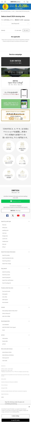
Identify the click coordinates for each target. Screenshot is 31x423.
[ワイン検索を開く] (24, 2)
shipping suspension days (23, 371)
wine (13, 11)
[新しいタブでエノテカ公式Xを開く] (13, 215)
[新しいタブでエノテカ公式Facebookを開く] (7, 215)
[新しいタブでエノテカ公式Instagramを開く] (23, 215)
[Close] (29, 406)
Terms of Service (4, 385)
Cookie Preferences (4, 394)
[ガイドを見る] (5, 2)
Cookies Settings (15, 415)
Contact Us (3, 365)
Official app (18, 210)
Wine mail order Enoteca (6, 11)
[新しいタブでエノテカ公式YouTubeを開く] (18, 215)
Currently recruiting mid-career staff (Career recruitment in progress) (14, 391)
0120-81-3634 (10, 368)
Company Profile (4, 388)
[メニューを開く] (2, 2)
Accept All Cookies (15, 420)
